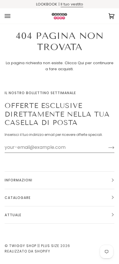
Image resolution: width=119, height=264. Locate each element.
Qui (81, 63)
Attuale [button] (13, 214)
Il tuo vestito (72, 4)
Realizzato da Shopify (27, 251)
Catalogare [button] (18, 197)
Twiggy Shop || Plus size (34, 245)
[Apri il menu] (13, 16)
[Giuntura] (106, 147)
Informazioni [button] (18, 180)
